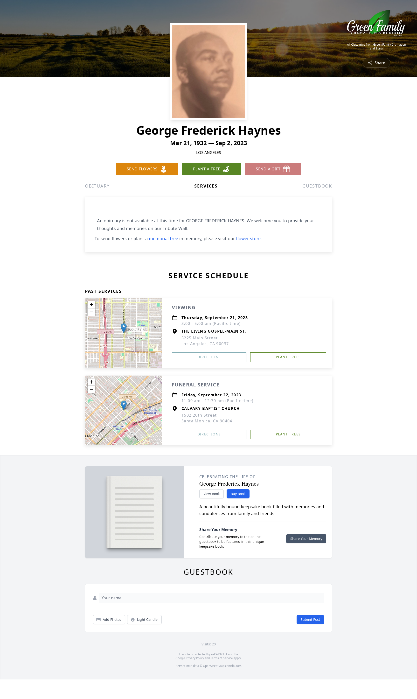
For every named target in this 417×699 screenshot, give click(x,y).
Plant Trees (288, 357)
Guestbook (317, 186)
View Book (211, 493)
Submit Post (310, 619)
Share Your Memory (306, 538)
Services (205, 186)
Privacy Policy (195, 658)
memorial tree (163, 238)
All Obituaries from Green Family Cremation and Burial (376, 46)
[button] (124, 328)
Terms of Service (221, 658)
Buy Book (238, 493)
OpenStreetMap (213, 666)
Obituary (97, 186)
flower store (248, 238)
